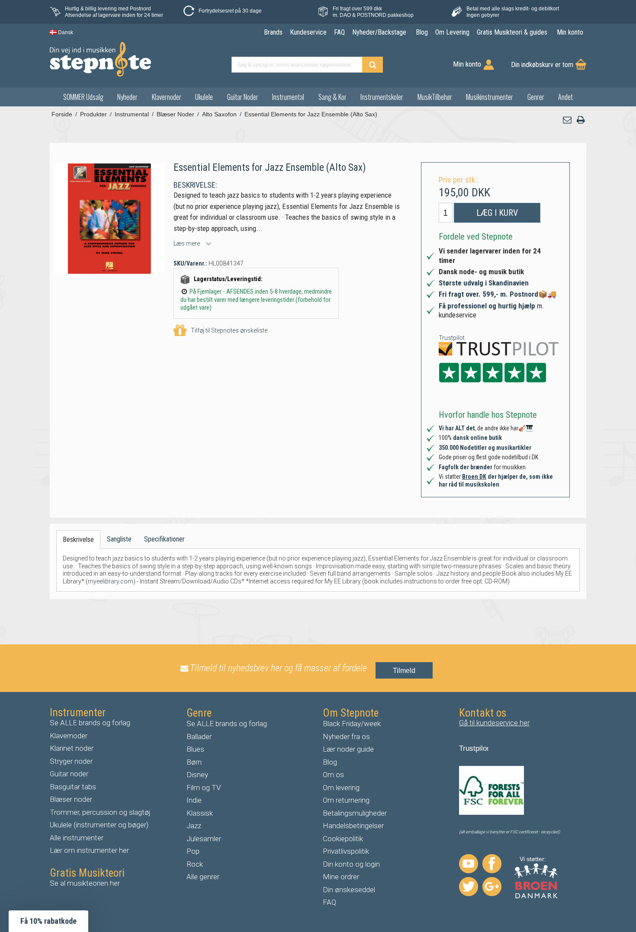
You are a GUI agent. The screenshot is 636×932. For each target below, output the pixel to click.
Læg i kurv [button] (497, 213)
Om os (333, 774)
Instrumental (288, 97)
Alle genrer (202, 876)
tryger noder (74, 761)
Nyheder (127, 97)
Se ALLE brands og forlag (90, 722)
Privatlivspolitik (346, 851)
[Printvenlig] (580, 120)
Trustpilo (473, 748)
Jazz (193, 825)
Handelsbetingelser (353, 825)
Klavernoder (166, 97)
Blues (195, 749)
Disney (197, 774)
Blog (330, 762)
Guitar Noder (242, 97)
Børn (194, 762)
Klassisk (199, 813)
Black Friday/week (352, 723)
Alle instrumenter (76, 837)
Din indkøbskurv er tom (542, 65)
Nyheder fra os (346, 736)
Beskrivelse (78, 539)
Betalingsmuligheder (355, 813)
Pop (192, 851)
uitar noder (71, 773)
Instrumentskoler (381, 97)
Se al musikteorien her (85, 883)
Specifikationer (164, 539)
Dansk (65, 32)
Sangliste (119, 539)
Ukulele (204, 97)
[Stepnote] (100, 59)
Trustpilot (452, 337)
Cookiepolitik (343, 838)
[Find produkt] (372, 65)
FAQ (329, 902)
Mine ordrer (341, 876)
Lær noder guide (348, 749)
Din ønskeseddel (349, 889)
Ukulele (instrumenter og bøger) (99, 824)
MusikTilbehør (435, 97)
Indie (194, 800)
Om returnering (346, 800)
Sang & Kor (332, 97)
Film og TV (203, 787)
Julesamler (203, 838)
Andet (565, 97)
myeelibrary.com (110, 581)
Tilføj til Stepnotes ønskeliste (229, 330)
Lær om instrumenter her (89, 850)
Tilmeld (404, 670)
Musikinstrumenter (489, 97)
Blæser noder (71, 799)
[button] (567, 120)
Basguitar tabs (73, 786)
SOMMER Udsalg (83, 97)
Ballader (199, 736)
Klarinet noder (71, 748)
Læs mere (186, 243)
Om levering (341, 787)
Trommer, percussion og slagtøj (100, 812)
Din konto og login (351, 864)
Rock (194, 864)
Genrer (535, 97)
